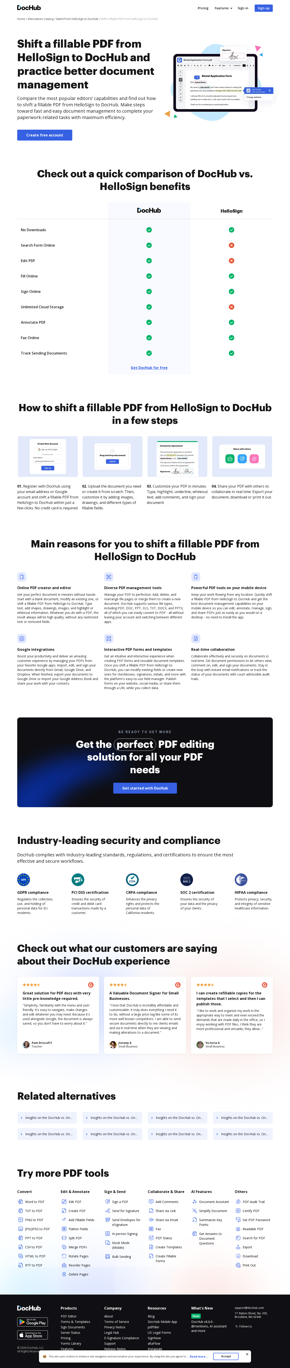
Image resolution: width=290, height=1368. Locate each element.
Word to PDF (34, 1202)
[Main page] (29, 8)
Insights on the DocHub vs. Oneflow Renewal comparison (116, 1117)
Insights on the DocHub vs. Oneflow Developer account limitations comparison (116, 1134)
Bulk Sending (121, 1256)
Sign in (243, 8)
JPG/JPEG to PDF (37, 1229)
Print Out (249, 1265)
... (197, 1356)
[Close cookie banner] (247, 1354)
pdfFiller (153, 1327)
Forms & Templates (75, 1321)
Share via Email (167, 1220)
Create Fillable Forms (166, 1258)
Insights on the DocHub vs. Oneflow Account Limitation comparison (182, 1117)
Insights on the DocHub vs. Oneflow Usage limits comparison (182, 1134)
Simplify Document (213, 1211)
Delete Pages (78, 1274)
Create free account (44, 135)
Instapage (155, 1349)
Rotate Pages (79, 1256)
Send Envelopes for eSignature (126, 1222)
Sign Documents (73, 1327)
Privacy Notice (114, 1327)
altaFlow (154, 1343)
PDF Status (164, 1238)
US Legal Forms (159, 1332)
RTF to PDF (33, 1265)
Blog (151, 1316)
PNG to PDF (34, 1220)
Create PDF (77, 1211)
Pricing (203, 8)
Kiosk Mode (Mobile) (121, 1245)
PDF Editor (69, 1316)
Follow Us (245, 1326)
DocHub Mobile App (162, 1321)
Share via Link (166, 1211)
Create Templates (169, 1247)
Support (110, 1343)
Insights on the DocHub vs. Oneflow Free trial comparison (51, 1117)
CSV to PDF (33, 1247)
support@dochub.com (249, 1308)
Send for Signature (125, 1211)
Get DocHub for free (149, 367)
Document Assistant (214, 1202)
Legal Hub (111, 1332)
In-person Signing (125, 1234)
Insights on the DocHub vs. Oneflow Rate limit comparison (247, 1134)
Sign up (264, 8)
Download (250, 1256)
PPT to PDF (34, 1238)
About (108, 1316)
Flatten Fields (78, 1229)
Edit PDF (75, 1202)
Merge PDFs (78, 1247)
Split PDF (75, 1238)
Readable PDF (253, 1229)
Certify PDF (251, 1211)
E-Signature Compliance (121, 1338)
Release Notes (115, 1349)
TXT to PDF (33, 1211)
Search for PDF (254, 1238)
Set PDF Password (256, 1220)
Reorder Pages (79, 1265)
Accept (226, 1356)
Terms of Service (116, 1321)
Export (247, 1247)
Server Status (70, 1332)
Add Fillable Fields (81, 1220)
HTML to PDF (35, 1256)
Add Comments (167, 1202)
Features (222, 8)
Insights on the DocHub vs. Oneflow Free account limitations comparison (51, 1134)
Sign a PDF (120, 1202)
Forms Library (71, 1343)
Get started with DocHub (145, 788)
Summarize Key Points (210, 1222)
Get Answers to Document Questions (210, 1238)
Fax (158, 1229)
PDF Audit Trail (254, 1202)
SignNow (154, 1338)
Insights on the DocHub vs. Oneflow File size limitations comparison (247, 1117)
